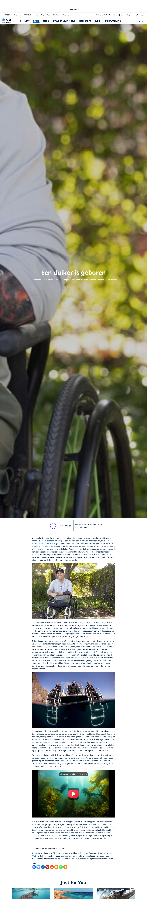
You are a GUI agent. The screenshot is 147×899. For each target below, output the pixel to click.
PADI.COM (7, 15)
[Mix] (56, 867)
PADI (34, 856)
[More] (65, 867)
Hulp (128, 15)
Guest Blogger (65, 525)
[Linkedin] (43, 867)
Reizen (46, 21)
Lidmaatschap (66, 15)
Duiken (36, 21)
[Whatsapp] (61, 867)
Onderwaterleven (113, 21)
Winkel (55, 15)
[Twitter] (38, 867)
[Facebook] (34, 867)
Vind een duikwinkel (103, 15)
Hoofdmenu (24, 21)
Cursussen (17, 15)
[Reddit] (52, 867)
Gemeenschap (85, 21)
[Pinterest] (47, 867)
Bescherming (39, 15)
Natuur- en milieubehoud (63, 21)
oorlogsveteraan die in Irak (43, 543)
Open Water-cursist (44, 546)
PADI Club (27, 15)
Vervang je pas (118, 15)
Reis (48, 15)
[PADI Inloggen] (143, 21)
